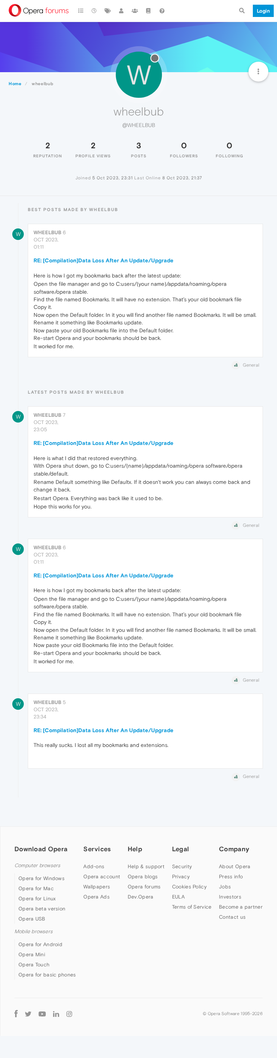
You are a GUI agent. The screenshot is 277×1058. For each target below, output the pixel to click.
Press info (231, 876)
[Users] (121, 11)
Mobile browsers (33, 931)
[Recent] (94, 11)
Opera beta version (41, 908)
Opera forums (144, 886)
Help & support (146, 866)
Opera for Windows (41, 878)
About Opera (234, 866)
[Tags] (108, 11)
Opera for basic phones (47, 975)
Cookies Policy (189, 886)
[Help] (162, 11)
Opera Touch (33, 964)
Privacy (181, 876)
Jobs (225, 886)
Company (234, 849)
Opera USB (31, 919)
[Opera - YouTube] (42, 1013)
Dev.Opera (141, 897)
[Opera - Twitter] (28, 1013)
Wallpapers (96, 886)
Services (97, 849)
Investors (230, 897)
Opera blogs (143, 876)
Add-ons (93, 866)
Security (182, 866)
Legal (180, 849)
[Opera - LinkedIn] (56, 1013)
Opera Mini (31, 954)
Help (135, 849)
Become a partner (241, 907)
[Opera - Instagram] (69, 1013)
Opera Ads (96, 897)
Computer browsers (37, 865)
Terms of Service (192, 907)
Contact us (232, 917)
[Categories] (81, 11)
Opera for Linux (37, 898)
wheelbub (47, 232)
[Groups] (135, 11)
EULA (178, 897)
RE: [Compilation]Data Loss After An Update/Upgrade (103, 260)
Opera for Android (40, 944)
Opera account (101, 876)
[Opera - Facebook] (16, 1013)
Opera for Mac (36, 888)
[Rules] (148, 11)
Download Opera (40, 849)
